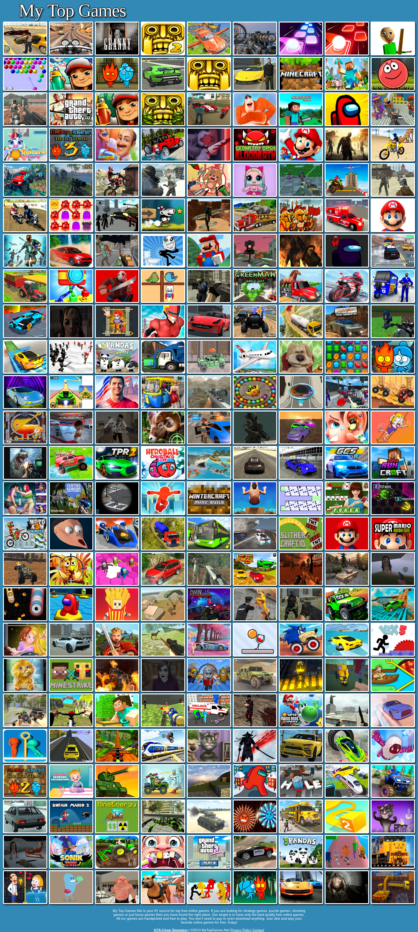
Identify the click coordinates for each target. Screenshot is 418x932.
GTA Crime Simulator (171, 930)
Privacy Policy (240, 930)
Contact (258, 930)
